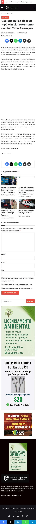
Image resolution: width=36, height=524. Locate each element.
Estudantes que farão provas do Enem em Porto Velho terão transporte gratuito (8, 189)
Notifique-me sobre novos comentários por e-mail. (18, 284)
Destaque (9, 13)
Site (2, 270)
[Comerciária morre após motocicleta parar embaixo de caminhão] (9, 204)
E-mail (3, 262)
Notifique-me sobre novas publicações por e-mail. (18, 288)
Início (4, 13)
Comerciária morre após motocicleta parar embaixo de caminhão (7, 213)
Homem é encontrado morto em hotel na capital (26, 212)
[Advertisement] (18, 95)
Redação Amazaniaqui (8, 32)
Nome (3, 254)
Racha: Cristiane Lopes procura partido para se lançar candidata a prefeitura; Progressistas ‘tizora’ (26, 190)
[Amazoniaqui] (12, 7)
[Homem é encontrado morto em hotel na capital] (27, 204)
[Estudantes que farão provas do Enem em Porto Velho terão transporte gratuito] (9, 180)
